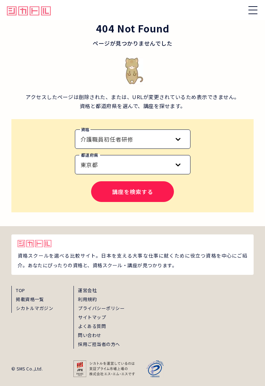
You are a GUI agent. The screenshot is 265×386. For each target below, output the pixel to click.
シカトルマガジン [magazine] (34, 308)
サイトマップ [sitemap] (92, 317)
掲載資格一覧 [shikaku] (30, 299)
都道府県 (89, 155)
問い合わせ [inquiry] (89, 335)
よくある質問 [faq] (92, 326)
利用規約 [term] (87, 299)
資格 (85, 129)
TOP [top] (20, 290)
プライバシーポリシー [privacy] (101, 308)
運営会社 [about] (87, 290)
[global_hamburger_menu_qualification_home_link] (29, 10)
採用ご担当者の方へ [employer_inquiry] (99, 344)
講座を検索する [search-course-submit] (132, 191)
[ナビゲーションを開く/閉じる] (253, 10)
